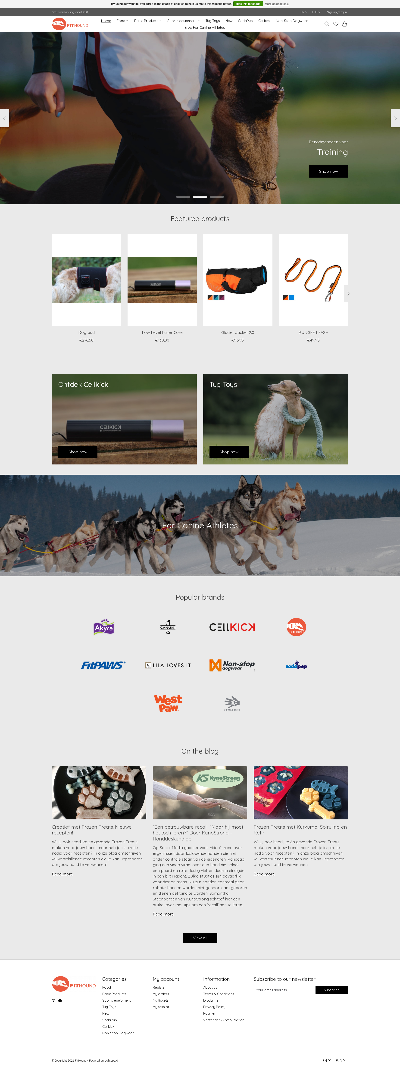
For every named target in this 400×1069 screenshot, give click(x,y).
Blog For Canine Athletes (204, 27)
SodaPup (245, 21)
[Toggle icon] (327, 24)
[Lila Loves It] (168, 666)
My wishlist (161, 1007)
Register (159, 987)
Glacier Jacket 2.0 (237, 332)
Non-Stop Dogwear (292, 21)
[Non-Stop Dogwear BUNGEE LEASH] (313, 280)
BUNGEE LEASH (313, 332)
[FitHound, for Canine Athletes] (70, 24)
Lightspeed (111, 1060)
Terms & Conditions (218, 994)
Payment (210, 1013)
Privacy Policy (214, 1007)
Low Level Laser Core (162, 332)
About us (210, 987)
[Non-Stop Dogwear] (232, 666)
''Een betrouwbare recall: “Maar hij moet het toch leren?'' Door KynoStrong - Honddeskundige (198, 833)
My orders (161, 994)
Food (106, 987)
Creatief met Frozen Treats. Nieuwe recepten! (92, 830)
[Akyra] (104, 627)
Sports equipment (116, 1000)
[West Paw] (168, 704)
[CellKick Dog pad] (86, 280)
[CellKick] (232, 627)
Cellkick (264, 21)
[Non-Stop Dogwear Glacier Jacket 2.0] (237, 280)
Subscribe (332, 990)
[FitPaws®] (104, 666)
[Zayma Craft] (232, 704)
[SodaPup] (296, 666)
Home (106, 21)
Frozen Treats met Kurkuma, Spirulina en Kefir (300, 830)
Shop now (71, 170)
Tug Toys (213, 21)
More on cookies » (277, 4)
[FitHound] (296, 627)
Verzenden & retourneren (223, 1020)
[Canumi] (168, 627)
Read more (62, 873)
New (229, 21)
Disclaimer (211, 1000)
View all (200, 937)
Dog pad (86, 332)
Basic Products (114, 994)
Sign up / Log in (337, 12)
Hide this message (248, 4)
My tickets (161, 1000)
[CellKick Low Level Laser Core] (162, 280)
